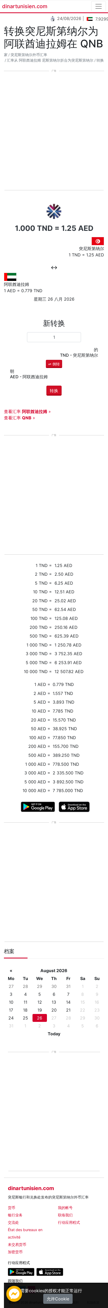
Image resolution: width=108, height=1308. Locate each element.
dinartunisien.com (24, 6)
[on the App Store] (74, 806)
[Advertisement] (54, 131)
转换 (100, 60)
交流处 (13, 1222)
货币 (11, 1207)
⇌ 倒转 (54, 364)
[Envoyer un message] (14, 1293)
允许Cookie (58, 1298)
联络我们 (65, 1215)
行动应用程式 (69, 1222)
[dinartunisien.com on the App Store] (49, 1271)
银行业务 (15, 1215)
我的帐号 (65, 1207)
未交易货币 (17, 1244)
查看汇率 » (27, 411)
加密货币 (15, 1252)
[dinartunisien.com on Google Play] (21, 1271)
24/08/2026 (66, 18)
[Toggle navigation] (98, 6)
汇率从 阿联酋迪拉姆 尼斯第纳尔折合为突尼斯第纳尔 (50, 60)
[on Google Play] (37, 806)
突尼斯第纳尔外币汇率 (28, 55)
